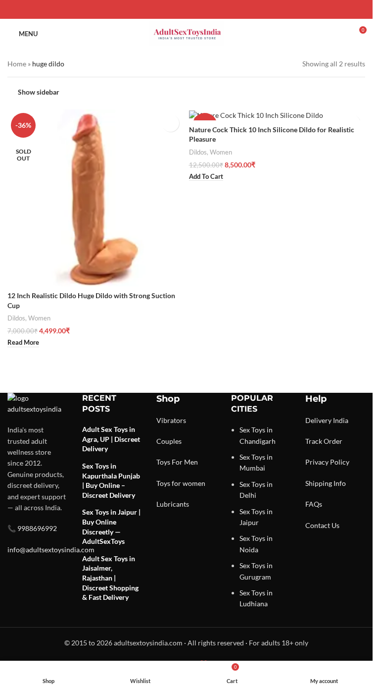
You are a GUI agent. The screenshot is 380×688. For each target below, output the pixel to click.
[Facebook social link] (163, 9)
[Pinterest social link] (186, 9)
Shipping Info (325, 483)
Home (16, 63)
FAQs (313, 504)
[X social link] (175, 9)
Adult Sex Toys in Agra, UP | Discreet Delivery (111, 439)
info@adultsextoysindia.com (51, 549)
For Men (185, 462)
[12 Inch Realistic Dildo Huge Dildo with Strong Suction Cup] (95, 197)
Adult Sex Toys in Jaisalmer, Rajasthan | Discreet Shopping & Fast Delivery (110, 577)
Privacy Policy (327, 462)
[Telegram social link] (210, 9)
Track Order (323, 441)
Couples (169, 441)
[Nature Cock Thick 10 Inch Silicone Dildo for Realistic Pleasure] (277, 114)
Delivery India (326, 420)
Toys (163, 462)
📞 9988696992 (32, 528)
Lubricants (172, 504)
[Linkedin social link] (198, 9)
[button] (206, 177)
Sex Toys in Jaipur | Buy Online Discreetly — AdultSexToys (111, 526)
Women (39, 318)
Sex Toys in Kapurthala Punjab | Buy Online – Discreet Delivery (111, 480)
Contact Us (322, 525)
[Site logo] (186, 33)
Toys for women (180, 483)
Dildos (16, 318)
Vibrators (171, 420)
